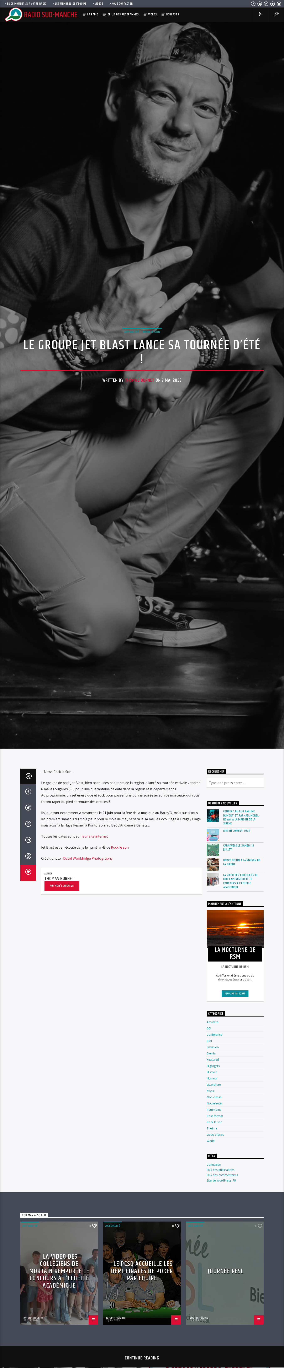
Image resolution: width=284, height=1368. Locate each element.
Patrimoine (214, 1142)
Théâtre (212, 1160)
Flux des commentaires (222, 1207)
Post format (215, 1148)
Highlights (213, 1098)
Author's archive (62, 917)
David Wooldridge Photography (87, 890)
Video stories (215, 1167)
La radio (92, 14)
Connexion (214, 1197)
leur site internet (95, 868)
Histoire (212, 1104)
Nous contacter (122, 3)
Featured (213, 1092)
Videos (99, 3)
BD (209, 1060)
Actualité (131, 347)
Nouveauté (214, 1135)
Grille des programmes (123, 14)
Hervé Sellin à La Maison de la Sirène (242, 894)
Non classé (214, 1129)
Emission (213, 1079)
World (211, 1173)
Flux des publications (221, 1202)
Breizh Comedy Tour (236, 863)
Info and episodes (235, 1026)
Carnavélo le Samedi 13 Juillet (238, 880)
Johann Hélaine (33, 1350)
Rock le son (151, 347)
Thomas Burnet (140, 395)
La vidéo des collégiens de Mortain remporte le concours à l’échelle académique (240, 913)
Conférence (214, 1067)
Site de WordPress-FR (221, 1212)
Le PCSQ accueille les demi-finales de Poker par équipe (142, 1303)
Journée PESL (226, 1303)
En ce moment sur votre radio (27, 3)
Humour (212, 1110)
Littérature (214, 1117)
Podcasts (172, 14)
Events (211, 1085)
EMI (209, 1073)
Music (211, 1123)
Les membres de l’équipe (70, 3)
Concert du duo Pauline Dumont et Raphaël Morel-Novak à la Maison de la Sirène (241, 850)
